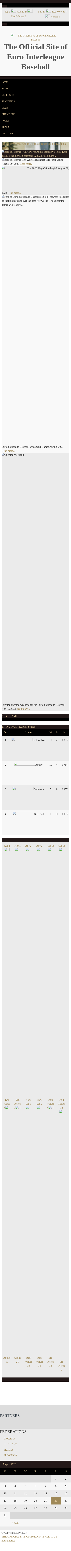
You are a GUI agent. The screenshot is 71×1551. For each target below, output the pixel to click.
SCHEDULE (8, 95)
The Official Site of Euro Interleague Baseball (35, 56)
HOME (5, 82)
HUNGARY (10, 1444)
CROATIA (9, 1438)
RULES (5, 121)
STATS (5, 108)
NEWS (5, 88)
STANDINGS (8, 101)
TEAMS (6, 127)
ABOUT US (7, 133)
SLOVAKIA (10, 1455)
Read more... (49, 155)
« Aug (15, 1522)
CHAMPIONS (8, 114)
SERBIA (8, 1449)
